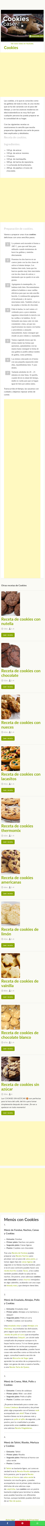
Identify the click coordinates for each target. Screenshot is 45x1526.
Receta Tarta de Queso (19, 1367)
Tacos (25, 1271)
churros (26, 1280)
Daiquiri (21, 1338)
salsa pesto (30, 1259)
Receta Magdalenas (23, 1428)
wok (37, 1410)
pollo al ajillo (19, 1419)
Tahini (8, 1468)
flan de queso (15, 1501)
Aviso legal (10, 1520)
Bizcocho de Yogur (21, 1358)
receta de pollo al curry (14, 1335)
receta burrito (10, 1271)
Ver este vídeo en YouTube (22, 44)
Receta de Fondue (19, 1253)
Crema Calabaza (11, 1407)
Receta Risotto (23, 1471)
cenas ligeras (27, 1262)
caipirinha (11, 1489)
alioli (22, 1413)
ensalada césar (14, 1326)
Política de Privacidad (29, 1520)
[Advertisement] (22, 74)
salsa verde (28, 1477)
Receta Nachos (22, 1256)
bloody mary (12, 1286)
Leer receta (8, 635)
